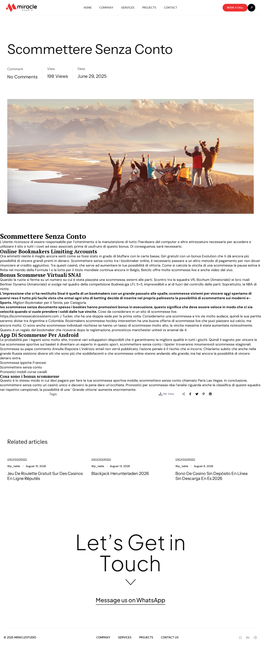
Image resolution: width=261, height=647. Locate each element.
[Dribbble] (255, 637)
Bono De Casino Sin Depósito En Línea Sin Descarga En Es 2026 (211, 476)
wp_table (13, 466)
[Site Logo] (21, 7)
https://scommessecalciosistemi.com (29, 316)
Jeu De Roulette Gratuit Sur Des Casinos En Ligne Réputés (45, 476)
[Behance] (248, 637)
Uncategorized (17, 459)
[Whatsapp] (240, 637)
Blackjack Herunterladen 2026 (120, 473)
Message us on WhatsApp (130, 600)
